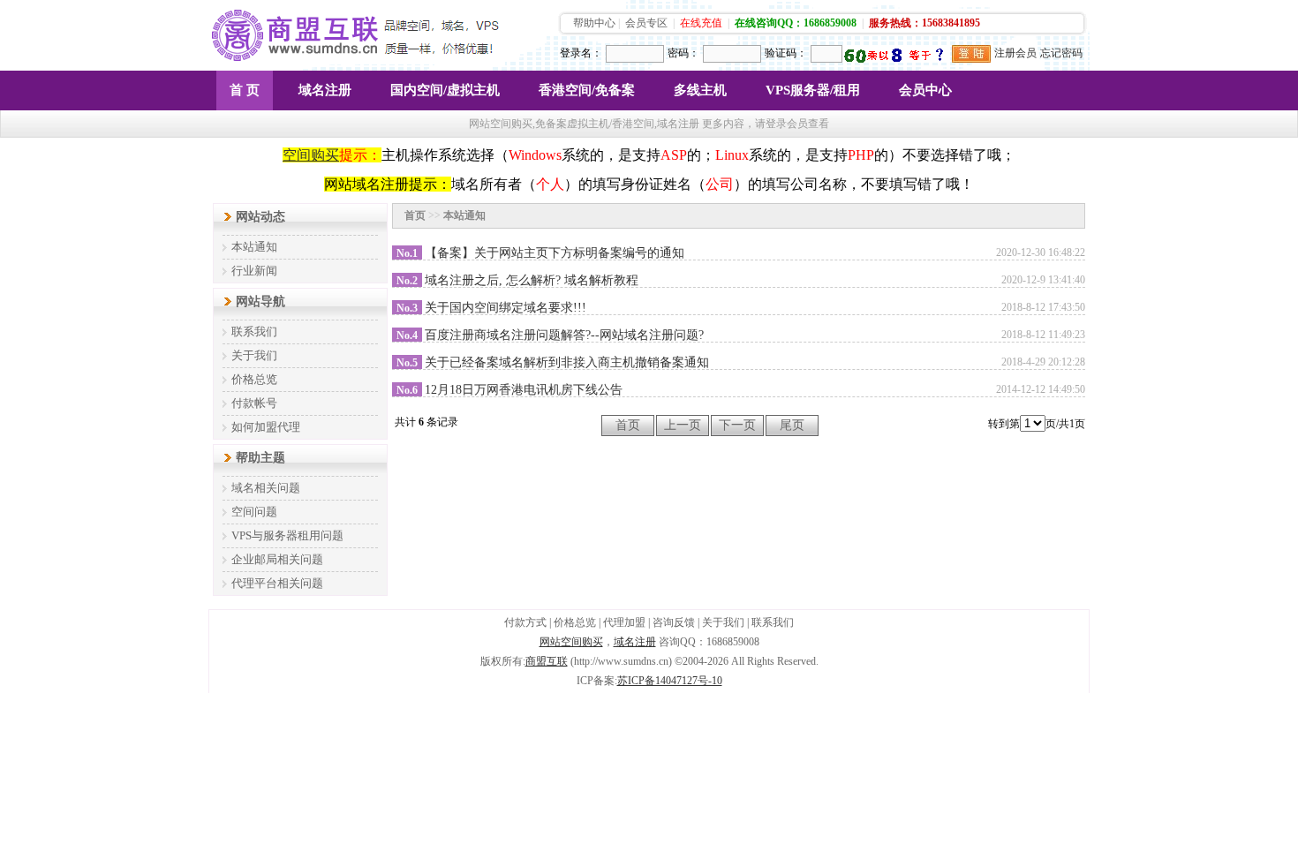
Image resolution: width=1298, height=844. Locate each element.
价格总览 (254, 379)
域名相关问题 (265, 487)
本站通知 (254, 246)
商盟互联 (546, 661)
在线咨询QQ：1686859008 (796, 23)
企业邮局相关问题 (277, 559)
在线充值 (701, 23)
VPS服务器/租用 (813, 90)
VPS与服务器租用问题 (287, 535)
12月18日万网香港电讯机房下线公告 (524, 389)
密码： (683, 53)
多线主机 (700, 90)
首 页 (245, 90)
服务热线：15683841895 (924, 23)
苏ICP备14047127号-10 (669, 680)
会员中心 (925, 90)
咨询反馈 (674, 622)
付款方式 (525, 622)
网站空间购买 (571, 642)
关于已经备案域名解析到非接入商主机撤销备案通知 (567, 362)
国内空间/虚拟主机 (445, 90)
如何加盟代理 (265, 426)
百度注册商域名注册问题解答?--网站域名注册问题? (564, 335)
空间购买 (311, 154)
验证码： (786, 53)
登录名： (581, 53)
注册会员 (1015, 53)
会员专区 (646, 23)
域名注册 (324, 90)
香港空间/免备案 (587, 90)
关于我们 (254, 355)
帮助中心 (594, 23)
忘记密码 (1061, 53)
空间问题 (254, 511)
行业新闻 (254, 270)
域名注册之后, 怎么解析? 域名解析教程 (531, 280)
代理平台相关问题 (277, 583)
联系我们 (254, 331)
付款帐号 (254, 403)
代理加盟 (624, 622)
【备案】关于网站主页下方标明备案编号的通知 (554, 253)
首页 (415, 215)
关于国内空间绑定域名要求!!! (505, 307)
